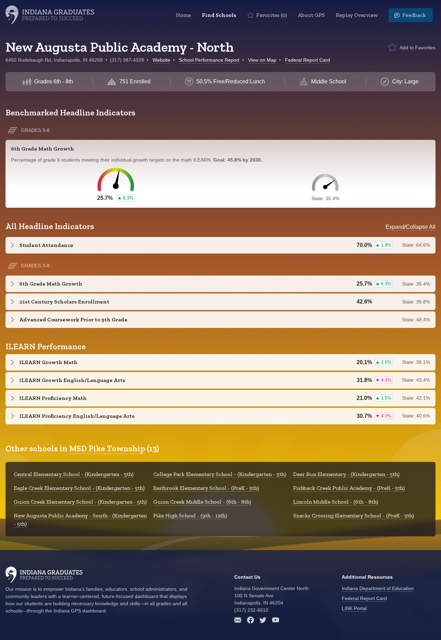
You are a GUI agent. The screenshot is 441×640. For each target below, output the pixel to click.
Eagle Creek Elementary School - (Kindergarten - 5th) (79, 488)
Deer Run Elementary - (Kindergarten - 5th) (346, 474)
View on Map (262, 60)
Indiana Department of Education (378, 588)
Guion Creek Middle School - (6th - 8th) (202, 501)
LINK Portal (354, 608)
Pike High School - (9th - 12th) (190, 515)
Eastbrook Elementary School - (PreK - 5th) (206, 488)
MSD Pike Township (107, 448)
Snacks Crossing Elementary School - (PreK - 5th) (353, 515)
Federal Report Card (307, 60)
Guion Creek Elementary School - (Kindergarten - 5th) (80, 501)
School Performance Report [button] (209, 60)
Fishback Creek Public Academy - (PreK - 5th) (349, 488)
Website (161, 60)
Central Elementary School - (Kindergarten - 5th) (74, 474)
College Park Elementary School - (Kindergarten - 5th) (219, 474)
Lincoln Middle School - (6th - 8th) (335, 501)
